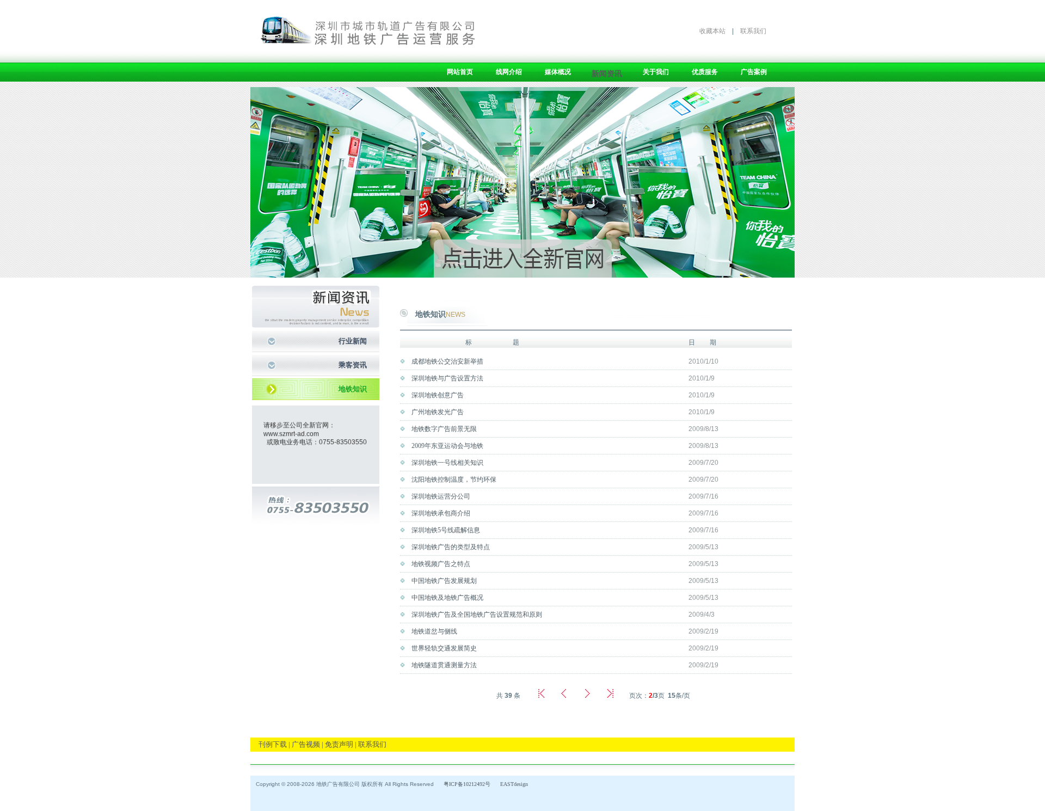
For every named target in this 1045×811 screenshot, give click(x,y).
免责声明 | (340, 744)
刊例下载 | (274, 744)
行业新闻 (353, 341)
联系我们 (753, 31)
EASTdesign (514, 784)
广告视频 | (307, 744)
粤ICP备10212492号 (467, 784)
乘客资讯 (353, 365)
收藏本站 (712, 31)
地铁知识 (353, 389)
